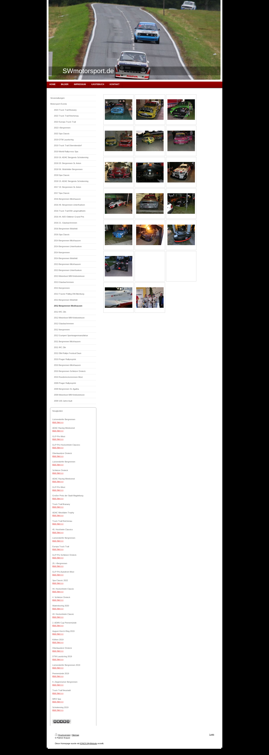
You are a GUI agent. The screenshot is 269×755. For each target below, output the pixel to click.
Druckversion (64, 735)
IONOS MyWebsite (88, 743)
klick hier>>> (57, 422)
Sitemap (75, 735)
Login (211, 734)
